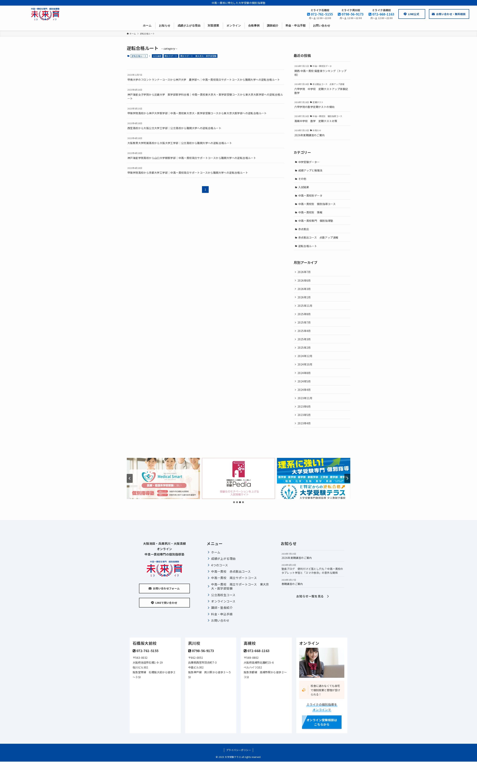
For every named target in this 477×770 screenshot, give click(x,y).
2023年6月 (304, 406)
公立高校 (157, 55)
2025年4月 (304, 331)
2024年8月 (304, 373)
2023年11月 (305, 398)
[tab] (234, 502)
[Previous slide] (130, 478)
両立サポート (171, 55)
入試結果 (303, 187)
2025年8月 (304, 314)
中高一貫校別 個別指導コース (317, 204)
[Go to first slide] (347, 478)
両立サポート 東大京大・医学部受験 (198, 55)
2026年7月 (304, 272)
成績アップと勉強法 (310, 170)
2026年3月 (304, 289)
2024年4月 (304, 390)
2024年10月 (305, 364)
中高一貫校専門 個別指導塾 (315, 221)
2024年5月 (304, 381)
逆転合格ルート (307, 246)
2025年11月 (305, 305)
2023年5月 (304, 415)
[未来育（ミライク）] (45, 14)
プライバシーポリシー (238, 750)
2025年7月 (304, 322)
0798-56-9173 (352, 14)
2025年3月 (304, 339)
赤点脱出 (303, 229)
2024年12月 (305, 356)
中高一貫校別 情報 (310, 212)
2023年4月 (304, 423)
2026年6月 (304, 280)
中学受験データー (309, 162)
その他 (302, 179)
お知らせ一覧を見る (311, 596)
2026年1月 (304, 297)
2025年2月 (304, 347)
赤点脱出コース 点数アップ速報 (318, 237)
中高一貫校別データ (310, 195)
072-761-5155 (321, 14)
